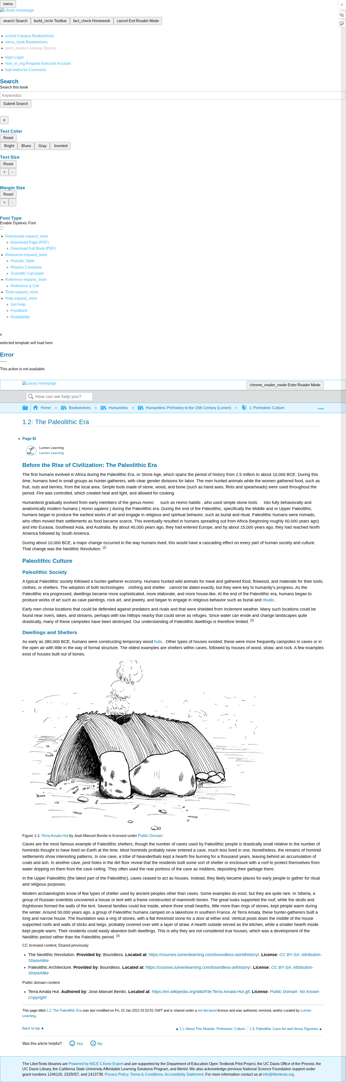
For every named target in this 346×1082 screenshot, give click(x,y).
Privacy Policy (116, 1074)
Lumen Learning (51, 453)
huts (158, 641)
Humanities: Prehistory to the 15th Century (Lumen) (188, 408)
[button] (19, 311)
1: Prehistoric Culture (266, 408)
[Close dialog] (3, 361)
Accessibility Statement (184, 1074)
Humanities (118, 408)
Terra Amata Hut (54, 836)
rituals (269, 600)
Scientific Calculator (27, 273)
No (99, 1044)
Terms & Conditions (146, 1074)
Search (31, 397)
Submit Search (15, 104)
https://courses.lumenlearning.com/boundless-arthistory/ (198, 967)
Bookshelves (80, 408)
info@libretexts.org (278, 1074)
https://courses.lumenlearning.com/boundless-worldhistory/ (204, 954)
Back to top (31, 1028)
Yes (79, 1044)
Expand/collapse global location (321, 406)
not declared (207, 1010)
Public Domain (150, 836)
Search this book (14, 87)
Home (46, 408)
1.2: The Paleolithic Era (64, 1010)
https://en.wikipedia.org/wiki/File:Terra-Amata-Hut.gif (200, 991)
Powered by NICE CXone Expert (96, 1064)
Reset (8, 138)
